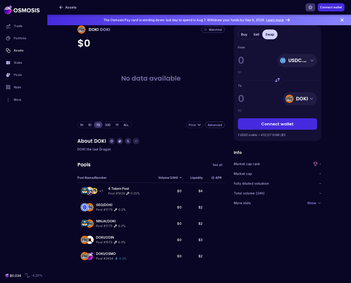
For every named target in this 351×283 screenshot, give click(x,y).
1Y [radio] (117, 125)
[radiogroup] (104, 125)
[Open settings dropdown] (310, 7)
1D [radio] (89, 125)
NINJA (101, 221)
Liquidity (196, 177)
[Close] (342, 20)
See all (217, 165)
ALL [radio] (126, 125)
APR (218, 177)
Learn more (275, 20)
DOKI (108, 205)
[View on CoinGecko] (120, 141)
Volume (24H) (168, 177)
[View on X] (128, 141)
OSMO (110, 254)
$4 (200, 191)
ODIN (109, 237)
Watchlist (215, 29)
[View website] (111, 141)
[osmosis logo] (22, 10)
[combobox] (194, 125)
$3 (200, 240)
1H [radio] (81, 125)
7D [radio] (98, 125)
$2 (200, 207)
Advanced (215, 125)
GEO (99, 205)
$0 (179, 191)
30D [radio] (108, 125)
